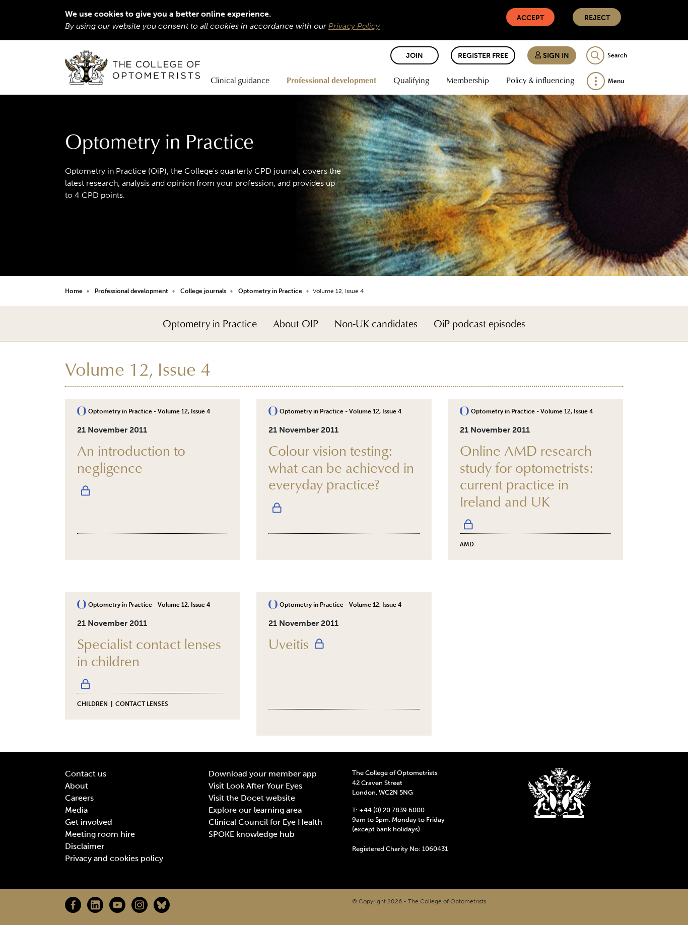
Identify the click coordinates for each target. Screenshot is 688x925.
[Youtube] (117, 905)
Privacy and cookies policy (114, 858)
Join (414, 55)
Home (74, 291)
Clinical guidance (240, 80)
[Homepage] (132, 67)
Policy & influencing (540, 80)
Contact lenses (141, 703)
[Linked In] (95, 905)
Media (76, 810)
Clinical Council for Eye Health (265, 822)
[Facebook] (73, 905)
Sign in (555, 55)
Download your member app (263, 773)
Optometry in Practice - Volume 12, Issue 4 (149, 411)
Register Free (483, 55)
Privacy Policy (354, 26)
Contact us (85, 773)
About (76, 786)
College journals (203, 291)
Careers (79, 798)
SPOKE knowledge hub (252, 834)
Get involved (88, 822)
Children (92, 703)
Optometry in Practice (270, 291)
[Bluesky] (162, 905)
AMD (467, 544)
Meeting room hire (100, 834)
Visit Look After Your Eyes (255, 786)
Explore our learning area (255, 810)
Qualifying (411, 80)
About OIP (295, 323)
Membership (467, 80)
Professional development (331, 80)
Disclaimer (84, 846)
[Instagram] (139, 905)
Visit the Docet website (252, 798)
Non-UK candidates (376, 323)
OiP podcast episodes (479, 323)
